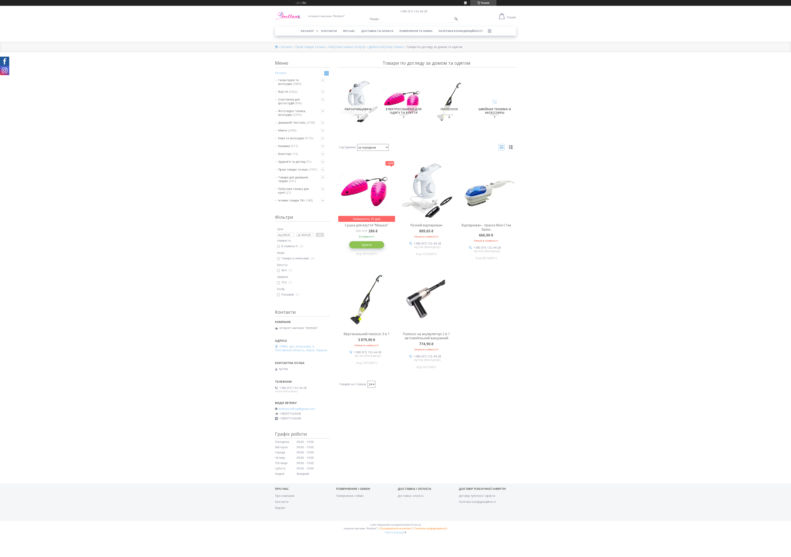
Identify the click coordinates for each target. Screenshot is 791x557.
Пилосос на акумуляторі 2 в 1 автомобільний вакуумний (426, 336)
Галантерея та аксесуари (288, 82)
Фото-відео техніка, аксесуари (292, 113)
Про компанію (285, 496)
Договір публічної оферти (477, 496)
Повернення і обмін (350, 496)
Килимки (284, 146)
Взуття (283, 92)
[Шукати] (456, 18)
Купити (367, 245)
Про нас (349, 31)
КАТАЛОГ (307, 31)
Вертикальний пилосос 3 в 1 (367, 334)
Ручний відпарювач (426, 225)
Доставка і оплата (410, 496)
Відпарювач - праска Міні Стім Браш (486, 227)
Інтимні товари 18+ (291, 200)
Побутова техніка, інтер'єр (346, 47)
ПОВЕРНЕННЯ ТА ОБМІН (415, 31)
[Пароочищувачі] (358, 102)
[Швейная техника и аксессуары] (494, 102)
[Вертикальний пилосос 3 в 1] (366, 300)
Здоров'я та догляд (291, 162)
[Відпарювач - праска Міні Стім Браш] (486, 191)
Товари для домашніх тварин (293, 179)
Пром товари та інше (310, 47)
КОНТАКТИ (329, 31)
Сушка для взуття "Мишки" (366, 225)
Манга (282, 130)
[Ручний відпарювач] (426, 191)
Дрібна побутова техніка (386, 47)
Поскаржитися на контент (396, 528)
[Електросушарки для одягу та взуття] (403, 102)
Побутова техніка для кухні (293, 190)
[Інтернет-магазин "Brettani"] (288, 16)
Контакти (281, 502)
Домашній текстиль (291, 122)
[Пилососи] (449, 102)
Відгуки (280, 508)
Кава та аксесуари (291, 138)
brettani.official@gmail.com (297, 409)
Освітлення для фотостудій (289, 101)
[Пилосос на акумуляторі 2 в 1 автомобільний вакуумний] (426, 300)
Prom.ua (416, 525)
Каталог (286, 47)
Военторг (285, 154)
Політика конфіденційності (461, 31)
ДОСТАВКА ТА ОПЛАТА (377, 31)
